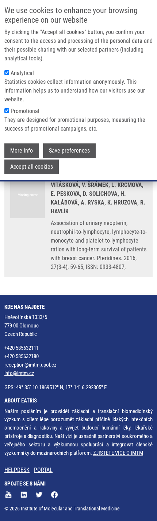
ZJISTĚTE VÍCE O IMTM (118, 453)
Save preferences (69, 150)
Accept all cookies (31, 166)
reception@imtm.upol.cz (30, 364)
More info (21, 150)
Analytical (22, 73)
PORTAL (43, 469)
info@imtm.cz (19, 373)
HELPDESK (17, 469)
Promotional (25, 111)
